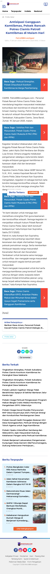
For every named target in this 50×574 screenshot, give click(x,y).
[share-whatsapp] (27, 351)
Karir (31, 556)
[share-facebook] (19, 351)
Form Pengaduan (34, 562)
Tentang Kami (16, 559)
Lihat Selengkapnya (24, 529)
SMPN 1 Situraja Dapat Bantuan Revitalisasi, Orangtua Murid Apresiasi (17, 506)
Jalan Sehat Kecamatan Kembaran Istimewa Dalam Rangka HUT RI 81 (18, 481)
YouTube (36, 553)
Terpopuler (16, 11)
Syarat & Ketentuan (31, 559)
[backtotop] (25, 538)
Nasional (38, 11)
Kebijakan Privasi (11, 556)
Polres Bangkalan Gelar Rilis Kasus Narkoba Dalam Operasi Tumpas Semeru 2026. (17, 470)
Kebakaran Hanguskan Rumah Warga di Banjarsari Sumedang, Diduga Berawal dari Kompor (17, 518)
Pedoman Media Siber (17, 562)
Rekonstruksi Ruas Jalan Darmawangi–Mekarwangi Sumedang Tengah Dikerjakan (18, 494)
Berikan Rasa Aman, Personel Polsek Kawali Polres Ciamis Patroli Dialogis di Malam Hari (23, 326)
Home (5, 11)
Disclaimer (24, 556)
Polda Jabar (9, 337)
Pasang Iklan (40, 556)
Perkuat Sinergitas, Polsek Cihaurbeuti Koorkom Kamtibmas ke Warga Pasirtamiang (20, 84)
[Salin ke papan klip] (31, 351)
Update (34, 192)
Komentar (26, 357)
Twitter (31, 553)
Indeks (27, 11)
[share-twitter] (23, 351)
